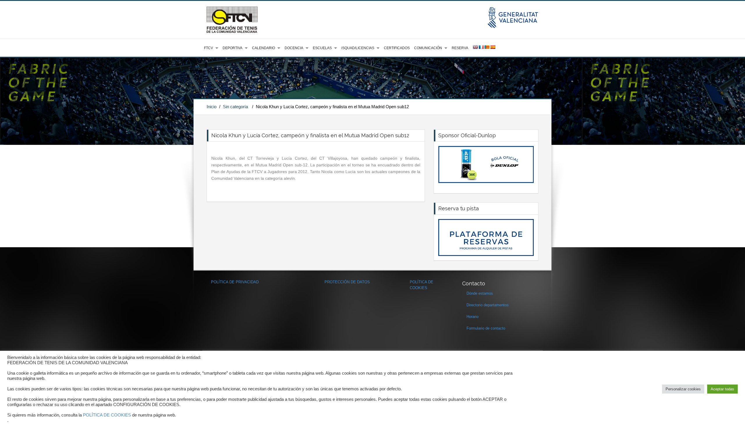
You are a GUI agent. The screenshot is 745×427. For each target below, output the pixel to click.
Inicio (212, 106)
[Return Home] (232, 19)
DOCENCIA (294, 48)
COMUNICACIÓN (428, 48)
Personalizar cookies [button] (683, 389)
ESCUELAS (322, 48)
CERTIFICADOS (397, 48)
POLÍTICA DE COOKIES (107, 415)
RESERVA (460, 48)
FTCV (208, 48)
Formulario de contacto (485, 328)
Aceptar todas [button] (722, 389)
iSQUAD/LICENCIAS (357, 48)
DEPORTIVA (232, 48)
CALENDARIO (263, 48)
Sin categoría (235, 106)
